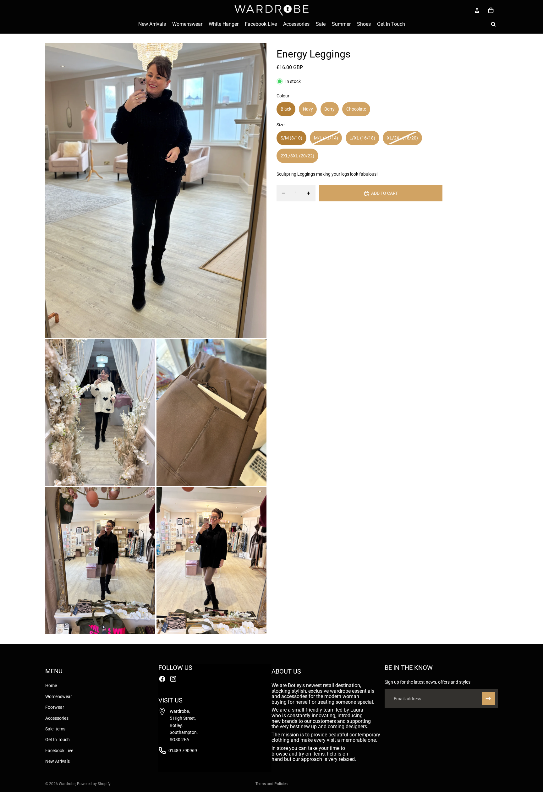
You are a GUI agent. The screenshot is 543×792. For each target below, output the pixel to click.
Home (51, 685)
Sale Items (55, 728)
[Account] (477, 10)
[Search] (493, 24)
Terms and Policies (271, 784)
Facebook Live (59, 750)
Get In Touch (57, 739)
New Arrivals (57, 761)
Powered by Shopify (94, 784)
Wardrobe (67, 784)
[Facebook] (162, 679)
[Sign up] (488, 698)
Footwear (54, 707)
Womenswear (58, 696)
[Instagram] (173, 679)
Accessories (57, 718)
